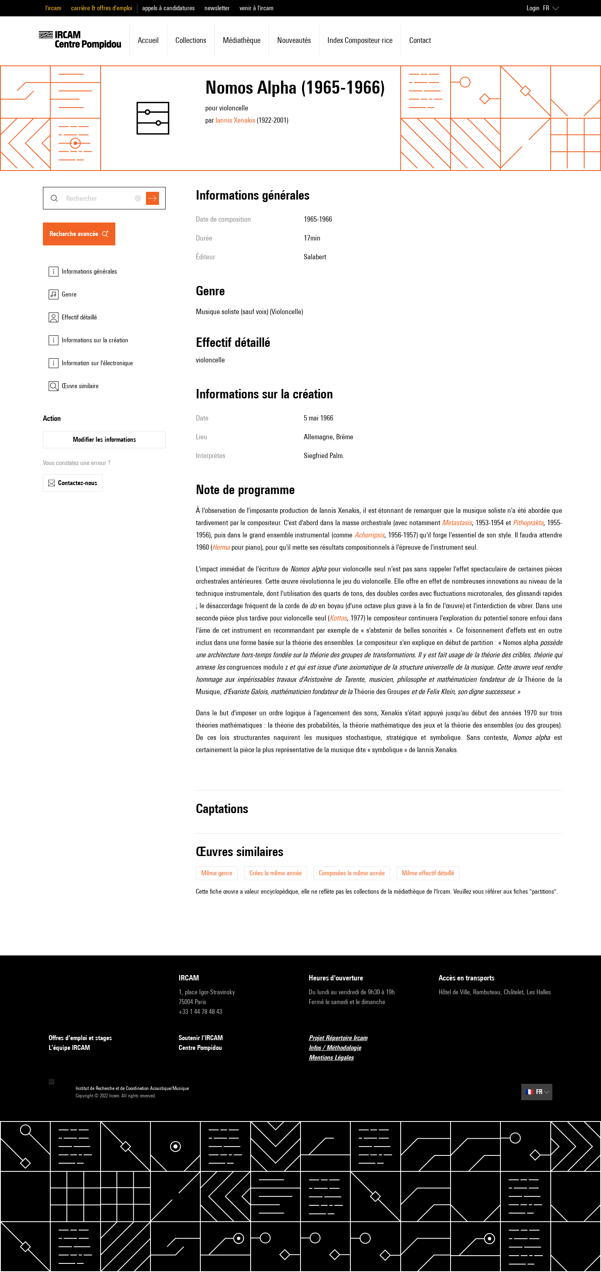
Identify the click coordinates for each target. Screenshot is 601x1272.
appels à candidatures (168, 8)
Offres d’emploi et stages (80, 1038)
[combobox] (104, 198)
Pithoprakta (528, 522)
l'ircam (53, 8)
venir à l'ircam (257, 8)
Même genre (216, 873)
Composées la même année (352, 873)
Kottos (338, 618)
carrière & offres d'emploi (101, 8)
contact (420, 40)
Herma (221, 547)
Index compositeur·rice (359, 40)
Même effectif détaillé (428, 873)
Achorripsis (369, 534)
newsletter (217, 8)
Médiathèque (241, 40)
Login (533, 8)
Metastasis (457, 522)
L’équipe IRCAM (69, 1048)
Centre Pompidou (200, 1048)
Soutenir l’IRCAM (201, 1038)
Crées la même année (275, 873)
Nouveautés (294, 40)
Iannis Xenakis (235, 120)
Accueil (148, 40)
